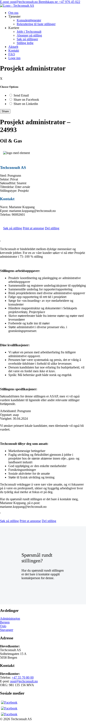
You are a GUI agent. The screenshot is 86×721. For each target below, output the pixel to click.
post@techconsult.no (24, 681)
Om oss (13, 12)
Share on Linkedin (26, 104)
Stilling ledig (25, 43)
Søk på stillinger (27, 39)
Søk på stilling (12, 228)
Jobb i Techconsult (29, 31)
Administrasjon (10, 618)
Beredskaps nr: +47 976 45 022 (59, 2)
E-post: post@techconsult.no (19, 2)
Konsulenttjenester (29, 20)
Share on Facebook (26, 99)
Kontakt (13, 50)
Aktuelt (13, 46)
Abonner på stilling (29, 35)
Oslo (3, 626)
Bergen (5, 622)
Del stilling (52, 228)
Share (5, 111)
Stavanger (6, 630)
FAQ (11, 54)
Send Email (21, 95)
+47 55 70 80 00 (23, 677)
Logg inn (14, 58)
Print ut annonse (33, 228)
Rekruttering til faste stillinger (36, 24)
